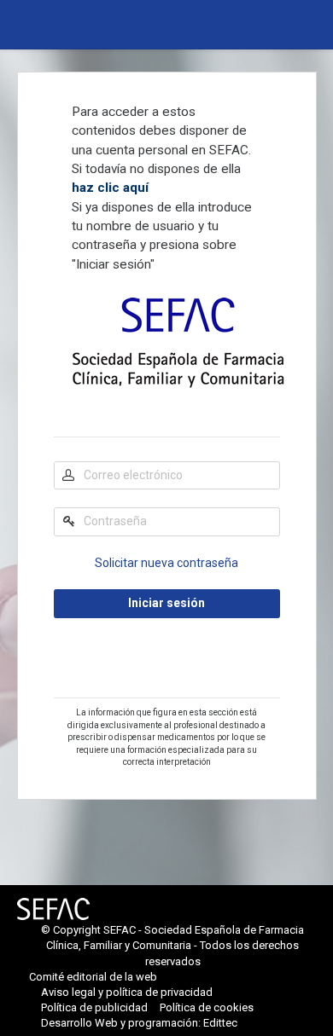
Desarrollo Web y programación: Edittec (139, 1022)
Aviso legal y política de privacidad (127, 992)
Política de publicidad (94, 1007)
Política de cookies (207, 1007)
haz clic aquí (110, 187)
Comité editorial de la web (93, 976)
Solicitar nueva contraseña (166, 563)
